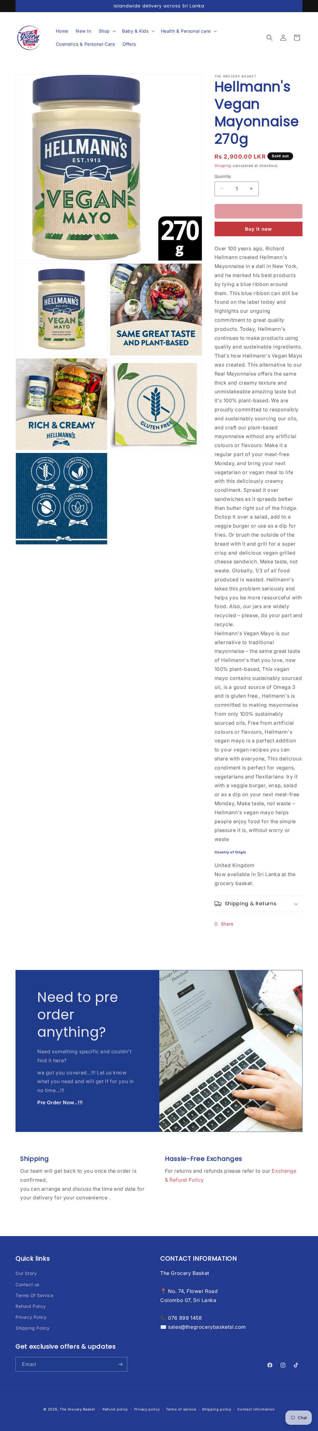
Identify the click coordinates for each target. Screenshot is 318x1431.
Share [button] (227, 923)
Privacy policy (147, 1409)
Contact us (27, 1284)
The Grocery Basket (77, 1409)
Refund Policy (31, 1306)
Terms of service (181, 1409)
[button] (106, 31)
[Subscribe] (120, 1364)
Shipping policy (216, 1409)
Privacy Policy (31, 1317)
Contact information (256, 1409)
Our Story (26, 1273)
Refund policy (115, 1409)
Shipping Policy (33, 1328)
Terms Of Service (35, 1295)
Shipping (223, 165)
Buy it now (258, 229)
